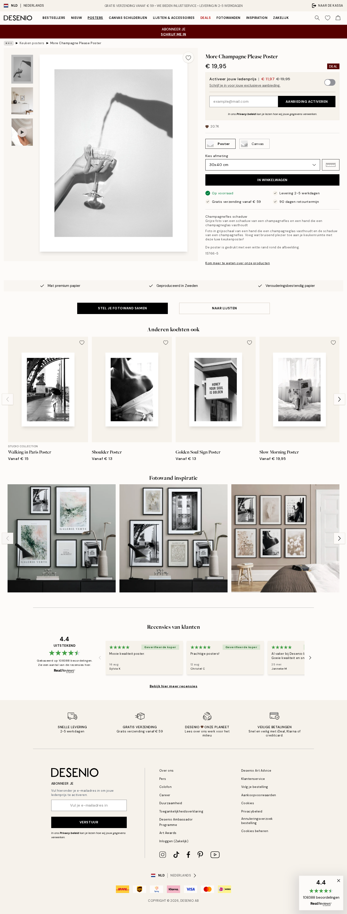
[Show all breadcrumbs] (9, 43)
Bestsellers (53, 18)
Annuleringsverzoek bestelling (257, 821)
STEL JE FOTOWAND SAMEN (122, 308)
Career (164, 795)
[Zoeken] (317, 18)
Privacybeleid (251, 811)
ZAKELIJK (281, 18)
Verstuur (89, 822)
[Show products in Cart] (338, 18)
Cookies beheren (254, 831)
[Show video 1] (22, 132)
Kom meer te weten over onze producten (237, 263)
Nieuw (76, 18)
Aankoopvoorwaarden (258, 795)
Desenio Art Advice (256, 771)
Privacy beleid (246, 114)
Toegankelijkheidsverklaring (181, 811)
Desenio (187, 901)
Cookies (247, 803)
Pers (162, 779)
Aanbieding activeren (307, 101)
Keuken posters (32, 43)
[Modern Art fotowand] (173, 538)
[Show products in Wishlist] (327, 18)
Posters (95, 18)
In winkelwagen (272, 180)
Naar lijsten (224, 308)
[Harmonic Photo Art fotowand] (285, 538)
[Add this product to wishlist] (188, 57)
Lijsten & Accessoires (174, 18)
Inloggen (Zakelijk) (174, 841)
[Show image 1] (22, 69)
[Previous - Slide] (7, 399)
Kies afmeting (216, 156)
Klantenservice (253, 779)
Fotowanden (228, 18)
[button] (330, 164)
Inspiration (257, 18)
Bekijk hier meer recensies (174, 686)
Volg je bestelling (254, 787)
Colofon (165, 787)
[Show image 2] (22, 101)
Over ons (166, 771)
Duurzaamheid (170, 803)
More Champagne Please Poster (76, 43)
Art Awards (168, 833)
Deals (205, 18)
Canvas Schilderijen (128, 18)
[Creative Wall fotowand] (62, 538)
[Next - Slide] (339, 399)
